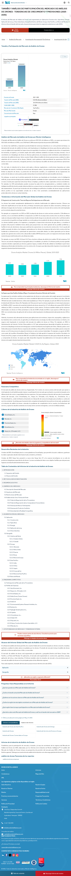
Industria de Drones (8, 731)
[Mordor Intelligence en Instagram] (17, 855)
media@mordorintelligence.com (13, 834)
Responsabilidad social (42, 792)
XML (2, 778)
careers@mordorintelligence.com (11, 847)
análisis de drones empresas (11, 759)
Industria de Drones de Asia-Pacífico (13, 727)
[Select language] (64, 3)
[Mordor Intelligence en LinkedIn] (2, 855)
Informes (38, 770)
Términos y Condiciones (43, 800)
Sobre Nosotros (6, 784)
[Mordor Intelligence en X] (10, 855)
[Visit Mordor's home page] (7, 2)
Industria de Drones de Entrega (45, 727)
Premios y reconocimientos (9, 796)
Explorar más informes (27, 722)
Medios (3, 792)
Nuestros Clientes (6, 788)
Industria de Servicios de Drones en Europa (49, 731)
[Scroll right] (68, 39)
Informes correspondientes (10, 722)
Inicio (3, 770)
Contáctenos (5, 774)
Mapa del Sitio (40, 774)
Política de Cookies (41, 804)
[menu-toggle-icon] (2, 2)
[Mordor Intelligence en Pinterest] (13, 855)
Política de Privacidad (7, 804)
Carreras (4, 800)
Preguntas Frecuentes (42, 796)
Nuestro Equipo (40, 784)
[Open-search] (69, 2)
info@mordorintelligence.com (12, 827)
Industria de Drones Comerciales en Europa (15, 735)
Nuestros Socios (40, 788)
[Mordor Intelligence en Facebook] (6, 855)
